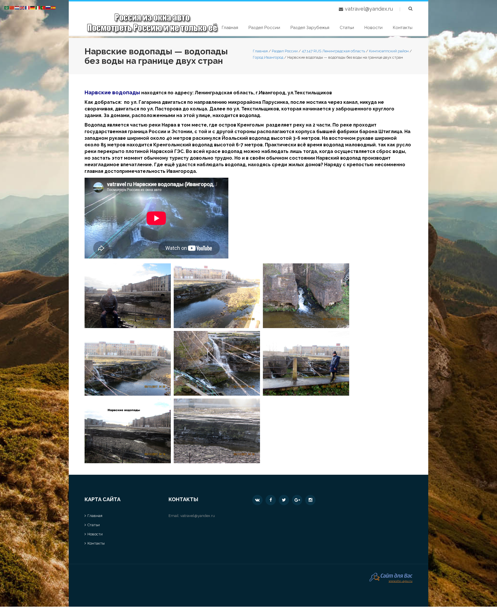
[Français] (27, 7)
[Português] (43, 7)
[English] (22, 7)
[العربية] (6, 7)
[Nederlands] (17, 7)
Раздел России (264, 27)
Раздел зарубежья (309, 27)
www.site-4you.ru (400, 580)
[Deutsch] (32, 7)
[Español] (53, 7)
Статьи (347, 27)
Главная (230, 27)
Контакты (402, 27)
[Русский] (48, 7)
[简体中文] (12, 7)
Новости (373, 27)
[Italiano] (38, 7)
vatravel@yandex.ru (369, 9)
